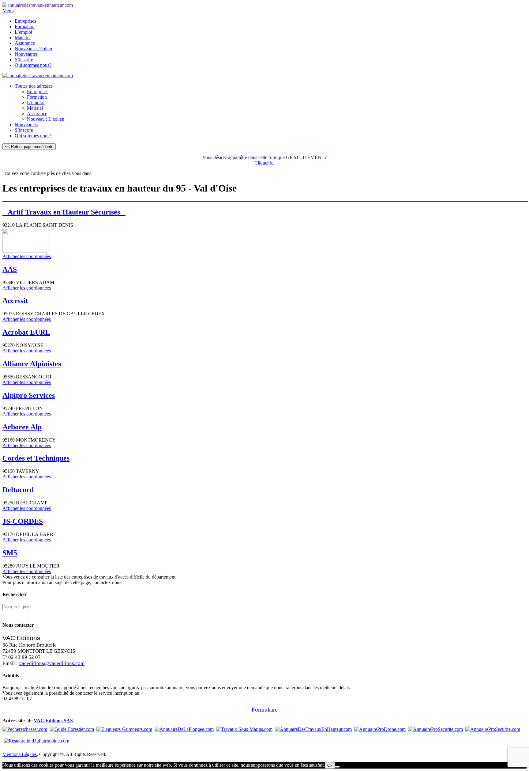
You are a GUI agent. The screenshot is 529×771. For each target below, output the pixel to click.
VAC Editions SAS (53, 720)
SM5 (9, 553)
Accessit (15, 301)
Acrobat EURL (26, 332)
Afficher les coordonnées (26, 256)
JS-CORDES (22, 521)
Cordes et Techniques (35, 458)
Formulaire (264, 709)
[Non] (337, 767)
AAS (9, 269)
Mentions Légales (19, 754)
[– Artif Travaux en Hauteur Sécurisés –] (25, 250)
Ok (329, 765)
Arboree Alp (22, 427)
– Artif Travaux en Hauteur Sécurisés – (64, 212)
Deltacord (18, 490)
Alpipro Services (28, 395)
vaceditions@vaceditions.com (51, 663)
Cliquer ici (264, 162)
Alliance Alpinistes (31, 364)
